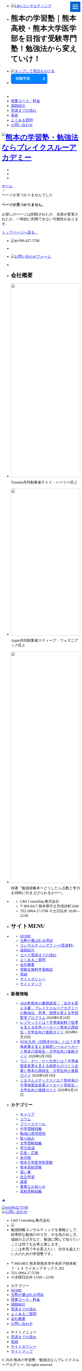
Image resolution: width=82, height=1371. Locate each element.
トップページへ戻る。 (20, 232)
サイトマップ (31, 984)
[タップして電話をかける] (33, 71)
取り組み (27, 1138)
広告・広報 (29, 1153)
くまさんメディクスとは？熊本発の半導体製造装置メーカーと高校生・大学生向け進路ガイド (49, 1085)
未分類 (25, 1158)
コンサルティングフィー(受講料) (46, 945)
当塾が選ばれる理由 (36, 941)
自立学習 (27, 1177)
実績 (14, 115)
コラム (25, 1119)
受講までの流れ (23, 110)
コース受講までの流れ (38, 955)
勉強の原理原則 (33, 1134)
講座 (23, 1182)
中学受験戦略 (31, 1129)
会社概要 (27, 965)
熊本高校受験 (31, 1167)
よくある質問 (22, 120)
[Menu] (75, 7)
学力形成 (27, 1148)
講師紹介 (18, 106)
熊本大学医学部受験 (36, 1162)
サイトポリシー (33, 979)
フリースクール (33, 1124)
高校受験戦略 (31, 1191)
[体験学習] (29, 83)
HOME (25, 936)
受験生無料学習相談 (36, 969)
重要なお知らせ (33, 1187)
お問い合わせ (22, 125)
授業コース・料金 (25, 101)
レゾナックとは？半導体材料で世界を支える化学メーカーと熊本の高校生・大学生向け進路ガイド (49, 1027)
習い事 (25, 1172)
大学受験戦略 (31, 1143)
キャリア (27, 1114)
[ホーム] (31, 6)
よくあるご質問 (33, 960)
